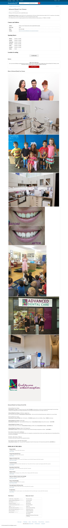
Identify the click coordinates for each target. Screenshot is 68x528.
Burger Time (28, 506)
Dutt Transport (28, 513)
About (17, 0)
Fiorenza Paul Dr (12, 449)
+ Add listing (25, 521)
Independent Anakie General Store (16, 507)
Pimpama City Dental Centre (14, 458)
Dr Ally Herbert (12, 489)
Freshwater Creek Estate (14, 503)
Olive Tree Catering (29, 498)
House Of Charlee (13, 512)
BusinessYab (31, 523)
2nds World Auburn (29, 500)
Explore (14, 0)
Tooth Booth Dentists (13, 462)
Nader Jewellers (28, 501)
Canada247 (43, 523)
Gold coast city (15, 6)
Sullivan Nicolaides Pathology (30, 507)
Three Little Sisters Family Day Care (16, 509)
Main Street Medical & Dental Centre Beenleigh (17, 476)
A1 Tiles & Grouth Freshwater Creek (16, 504)
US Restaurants (37, 523)
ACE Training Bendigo (29, 512)
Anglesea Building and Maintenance (16, 500)
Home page (9, 0)
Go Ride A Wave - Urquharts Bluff (16, 498)
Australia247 (13, 3)
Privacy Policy (34, 521)
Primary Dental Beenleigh (13, 480)
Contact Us (21, 0)
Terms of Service (41, 521)
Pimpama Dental (12, 471)
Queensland (10, 6)
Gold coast (18, 6)
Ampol (12, 506)
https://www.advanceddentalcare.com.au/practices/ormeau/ (28, 30)
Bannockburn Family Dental (14, 467)
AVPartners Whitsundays (29, 510)
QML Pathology (28, 503)
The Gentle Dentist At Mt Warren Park (16, 485)
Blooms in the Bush (14, 510)
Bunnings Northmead (29, 504)
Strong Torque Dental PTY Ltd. (14, 453)
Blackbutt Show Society (29, 509)
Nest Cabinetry (13, 501)
